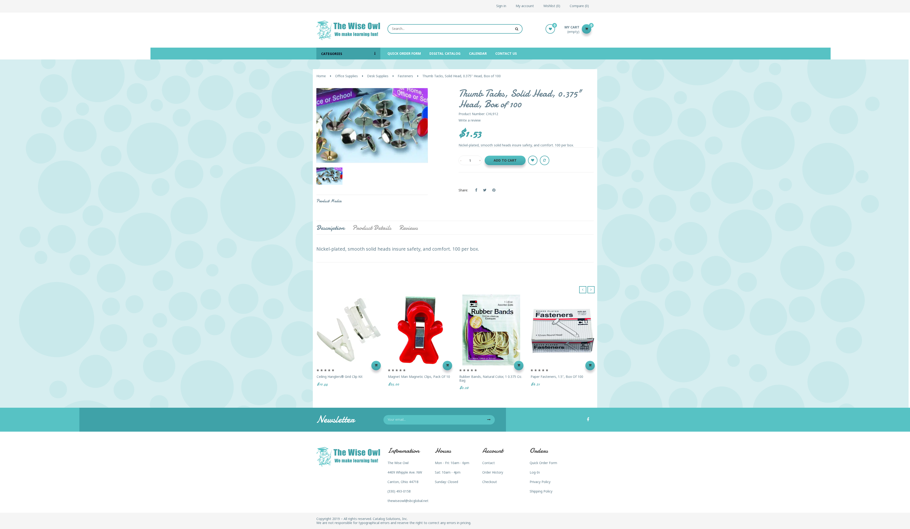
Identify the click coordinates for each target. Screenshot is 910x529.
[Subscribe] (489, 420)
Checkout (489, 481)
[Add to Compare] (544, 160)
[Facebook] (588, 420)
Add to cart (505, 160)
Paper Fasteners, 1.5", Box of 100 (557, 376)
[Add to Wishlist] (532, 160)
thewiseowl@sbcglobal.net (407, 500)
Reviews (408, 227)
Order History (492, 472)
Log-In (535, 472)
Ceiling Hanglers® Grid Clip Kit (340, 376)
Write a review (470, 120)
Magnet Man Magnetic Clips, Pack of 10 (419, 376)
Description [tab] (330, 227)
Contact (488, 463)
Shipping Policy (541, 491)
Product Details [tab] (371, 227)
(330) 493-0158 (399, 491)
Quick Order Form (543, 463)
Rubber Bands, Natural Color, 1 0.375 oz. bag (490, 378)
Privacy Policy (540, 481)
